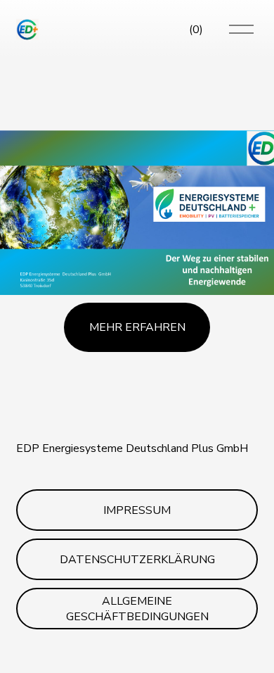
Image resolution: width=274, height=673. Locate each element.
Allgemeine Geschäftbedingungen (137, 608)
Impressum (137, 510)
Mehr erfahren (137, 327)
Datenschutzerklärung (137, 559)
